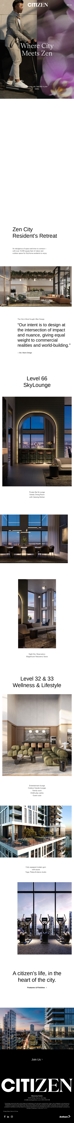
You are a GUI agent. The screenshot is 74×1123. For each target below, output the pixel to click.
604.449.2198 (46, 1100)
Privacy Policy (6, 1111)
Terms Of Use (14, 1111)
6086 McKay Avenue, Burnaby (37, 1098)
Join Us (69, 5)
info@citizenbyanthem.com (32, 1100)
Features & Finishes (36, 988)
